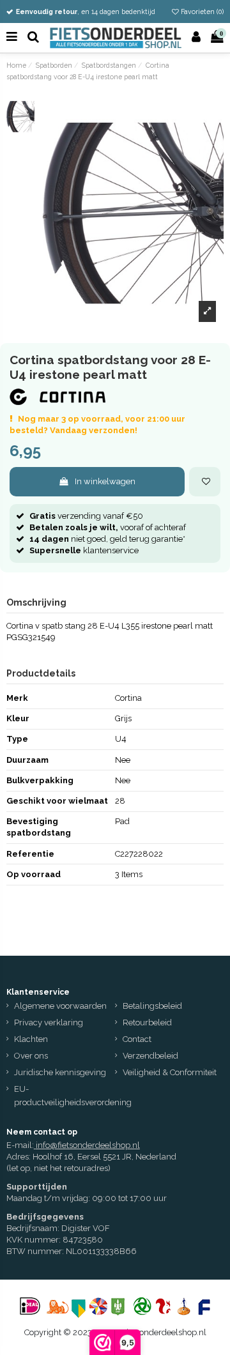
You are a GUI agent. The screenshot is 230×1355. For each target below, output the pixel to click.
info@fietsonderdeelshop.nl (88, 1145)
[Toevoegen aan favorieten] (204, 481)
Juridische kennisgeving (60, 1072)
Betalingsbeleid (152, 1006)
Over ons (31, 1055)
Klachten (31, 1039)
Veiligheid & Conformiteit (170, 1072)
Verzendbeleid (150, 1055)
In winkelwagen (105, 481)
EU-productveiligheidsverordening (73, 1095)
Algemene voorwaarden (60, 1006)
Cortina (128, 698)
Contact (137, 1039)
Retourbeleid (147, 1022)
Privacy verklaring (48, 1022)
